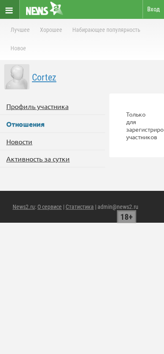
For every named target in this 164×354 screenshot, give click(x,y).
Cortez (44, 77)
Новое (18, 48)
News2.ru (24, 206)
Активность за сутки (38, 158)
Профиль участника (37, 106)
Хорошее (51, 29)
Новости (19, 141)
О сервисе (49, 206)
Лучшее (20, 29)
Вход (153, 9)
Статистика (80, 206)
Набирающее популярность (106, 29)
